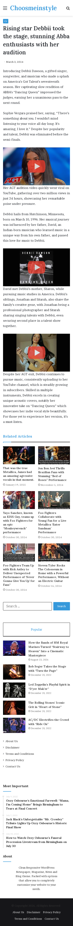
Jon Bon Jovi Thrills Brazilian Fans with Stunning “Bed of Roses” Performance (52, 474)
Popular (36, 629)
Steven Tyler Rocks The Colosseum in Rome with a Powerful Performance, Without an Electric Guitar (53, 573)
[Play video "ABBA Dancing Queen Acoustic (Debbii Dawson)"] (36, 267)
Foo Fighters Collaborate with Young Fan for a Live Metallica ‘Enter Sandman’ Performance (52, 522)
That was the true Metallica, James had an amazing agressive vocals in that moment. (18, 474)
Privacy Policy (14, 760)
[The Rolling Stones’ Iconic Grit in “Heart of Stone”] (14, 708)
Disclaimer (12, 747)
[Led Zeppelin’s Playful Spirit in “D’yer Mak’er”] (14, 690)
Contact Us (12, 766)
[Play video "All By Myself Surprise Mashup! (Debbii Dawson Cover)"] (36, 353)
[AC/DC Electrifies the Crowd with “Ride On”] (14, 725)
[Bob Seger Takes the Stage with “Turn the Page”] (14, 672)
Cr (5, 21)
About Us (11, 741)
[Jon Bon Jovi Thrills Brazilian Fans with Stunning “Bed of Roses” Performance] (54, 455)
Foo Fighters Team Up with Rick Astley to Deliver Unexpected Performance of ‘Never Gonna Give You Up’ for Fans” (19, 575)
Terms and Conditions (19, 753)
